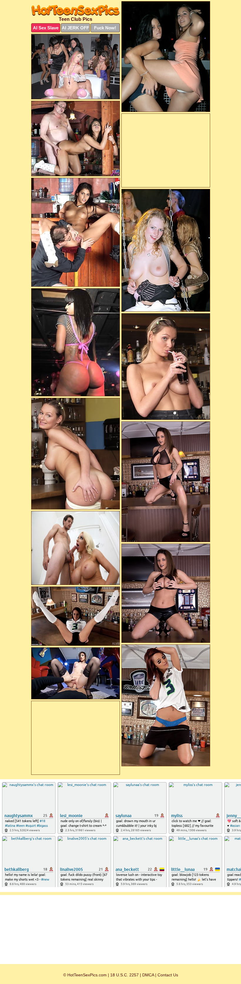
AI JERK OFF (75, 27)
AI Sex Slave (45, 27)
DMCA (148, 975)
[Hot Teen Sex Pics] (75, 10)
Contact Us (168, 975)
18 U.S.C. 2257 (124, 975)
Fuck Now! (105, 27)
